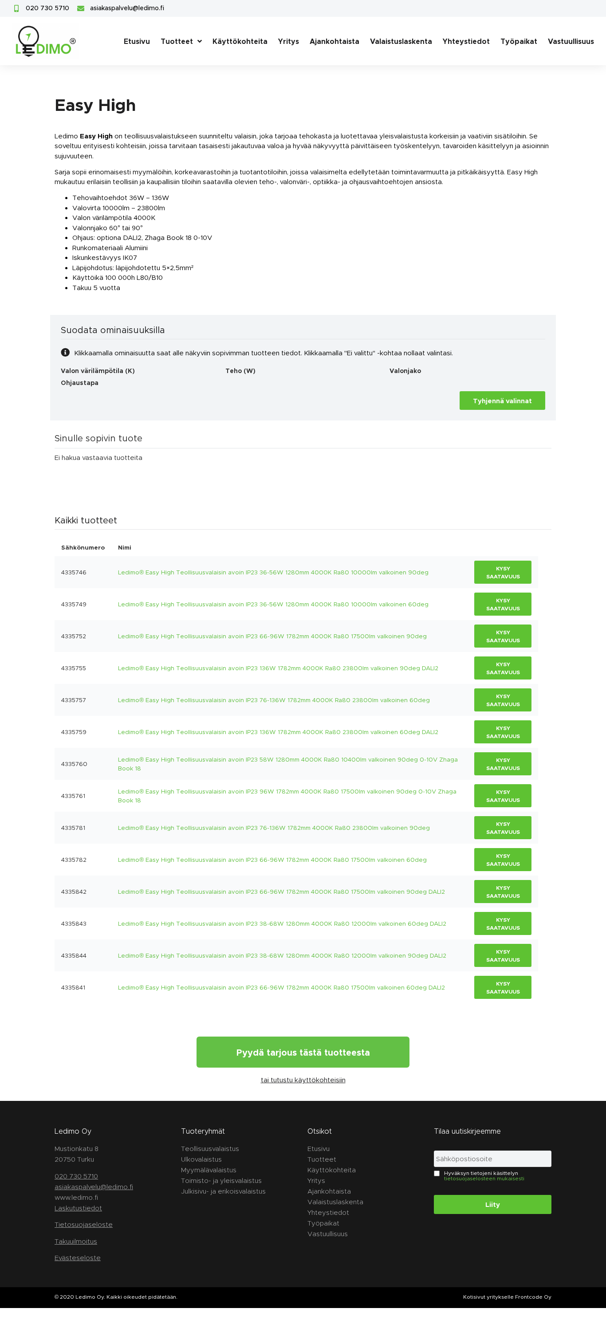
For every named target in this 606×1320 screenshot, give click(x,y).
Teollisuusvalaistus (210, 1148)
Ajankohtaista (334, 41)
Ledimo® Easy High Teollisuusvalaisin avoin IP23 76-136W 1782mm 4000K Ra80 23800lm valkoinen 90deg (274, 827)
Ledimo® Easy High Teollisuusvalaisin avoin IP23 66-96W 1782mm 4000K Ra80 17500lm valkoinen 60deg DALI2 (281, 987)
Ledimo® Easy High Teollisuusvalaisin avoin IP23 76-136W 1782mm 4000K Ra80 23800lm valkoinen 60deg (274, 699)
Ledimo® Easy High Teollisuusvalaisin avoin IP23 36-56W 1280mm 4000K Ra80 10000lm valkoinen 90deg (273, 572)
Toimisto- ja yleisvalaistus (221, 1180)
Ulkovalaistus (201, 1159)
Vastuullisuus (571, 41)
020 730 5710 (76, 1176)
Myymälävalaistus (208, 1170)
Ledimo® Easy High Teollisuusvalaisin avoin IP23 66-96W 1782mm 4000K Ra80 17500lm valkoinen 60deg (272, 859)
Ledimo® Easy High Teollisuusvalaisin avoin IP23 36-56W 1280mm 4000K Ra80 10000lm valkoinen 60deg (273, 604)
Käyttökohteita (240, 41)
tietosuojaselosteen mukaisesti (484, 1178)
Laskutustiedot (78, 1208)
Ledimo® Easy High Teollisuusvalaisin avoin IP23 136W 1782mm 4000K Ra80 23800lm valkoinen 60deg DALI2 (278, 731)
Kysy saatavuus (503, 572)
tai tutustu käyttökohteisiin (303, 1080)
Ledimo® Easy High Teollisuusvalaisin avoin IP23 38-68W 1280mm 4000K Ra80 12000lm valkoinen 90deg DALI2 (282, 955)
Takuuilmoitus (76, 1241)
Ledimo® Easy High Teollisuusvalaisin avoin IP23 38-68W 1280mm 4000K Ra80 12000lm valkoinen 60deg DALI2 (282, 923)
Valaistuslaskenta (401, 41)
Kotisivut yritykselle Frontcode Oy (507, 1296)
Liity (492, 1204)
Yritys (288, 41)
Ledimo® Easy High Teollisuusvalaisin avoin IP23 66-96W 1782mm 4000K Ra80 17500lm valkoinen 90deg (272, 636)
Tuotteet (177, 41)
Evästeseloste (78, 1257)
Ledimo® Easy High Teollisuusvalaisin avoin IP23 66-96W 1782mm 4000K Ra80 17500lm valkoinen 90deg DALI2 (281, 891)
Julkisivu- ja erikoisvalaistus (223, 1191)
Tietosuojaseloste (84, 1224)
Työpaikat (518, 41)
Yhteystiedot (466, 41)
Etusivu (137, 41)
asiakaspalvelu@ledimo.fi (94, 1186)
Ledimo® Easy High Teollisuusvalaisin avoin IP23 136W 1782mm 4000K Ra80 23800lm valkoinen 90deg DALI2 (278, 668)
